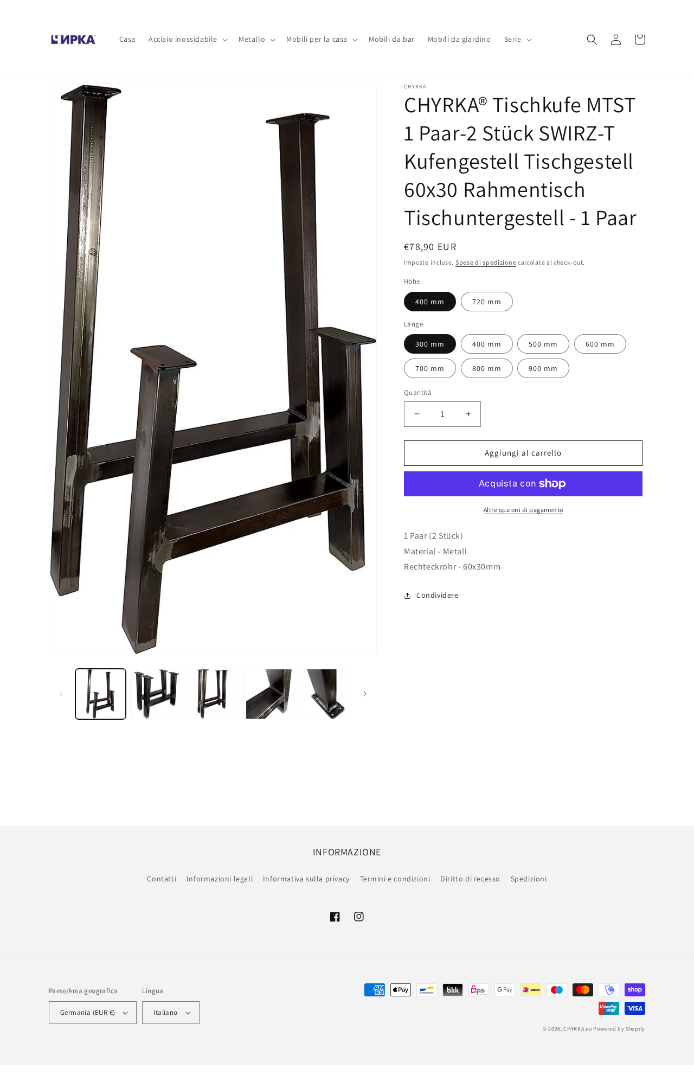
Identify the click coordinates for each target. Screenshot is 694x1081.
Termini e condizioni (395, 879)
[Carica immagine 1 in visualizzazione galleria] (100, 694)
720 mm (487, 301)
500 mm (543, 344)
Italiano (165, 1012)
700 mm (430, 368)
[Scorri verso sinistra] (61, 694)
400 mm (430, 301)
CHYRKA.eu (577, 1028)
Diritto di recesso (470, 879)
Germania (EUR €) (87, 1012)
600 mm (600, 344)
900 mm (543, 368)
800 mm (487, 368)
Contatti (161, 879)
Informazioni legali (220, 879)
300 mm (430, 344)
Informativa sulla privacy (306, 879)
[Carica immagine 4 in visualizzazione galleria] (268, 694)
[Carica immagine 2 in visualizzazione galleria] (156, 694)
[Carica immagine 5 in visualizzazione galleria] (325, 694)
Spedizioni (529, 879)
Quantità (418, 392)
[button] (187, 39)
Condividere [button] (437, 595)
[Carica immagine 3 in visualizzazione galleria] (213, 694)
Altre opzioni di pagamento (523, 510)
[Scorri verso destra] (365, 694)
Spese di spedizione (485, 262)
